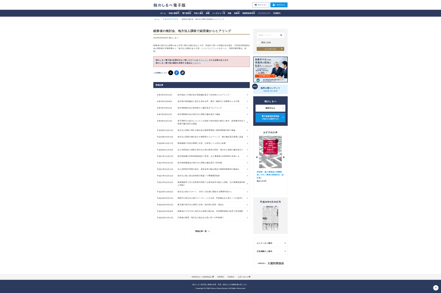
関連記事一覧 (201, 231)
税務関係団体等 (248, 13)
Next (284, 157)
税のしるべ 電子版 (169, 5)
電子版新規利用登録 (270, 117)
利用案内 (277, 13)
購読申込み (281, 5)
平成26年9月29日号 (170, 19)
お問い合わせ (243, 277)
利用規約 (231, 277)
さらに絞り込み (270, 49)
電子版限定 (186, 13)
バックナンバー (264, 13)
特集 (230, 13)
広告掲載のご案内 (264, 251)
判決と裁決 (198, 13)
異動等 (237, 13)
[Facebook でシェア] (176, 72)
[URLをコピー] (182, 72)
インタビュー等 (218, 13)
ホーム (163, 13)
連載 (208, 13)
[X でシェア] (170, 72)
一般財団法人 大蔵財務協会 (201, 277)
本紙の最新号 (174, 13)
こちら (195, 63)
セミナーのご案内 (264, 243)
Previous (256, 157)
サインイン (262, 5)
